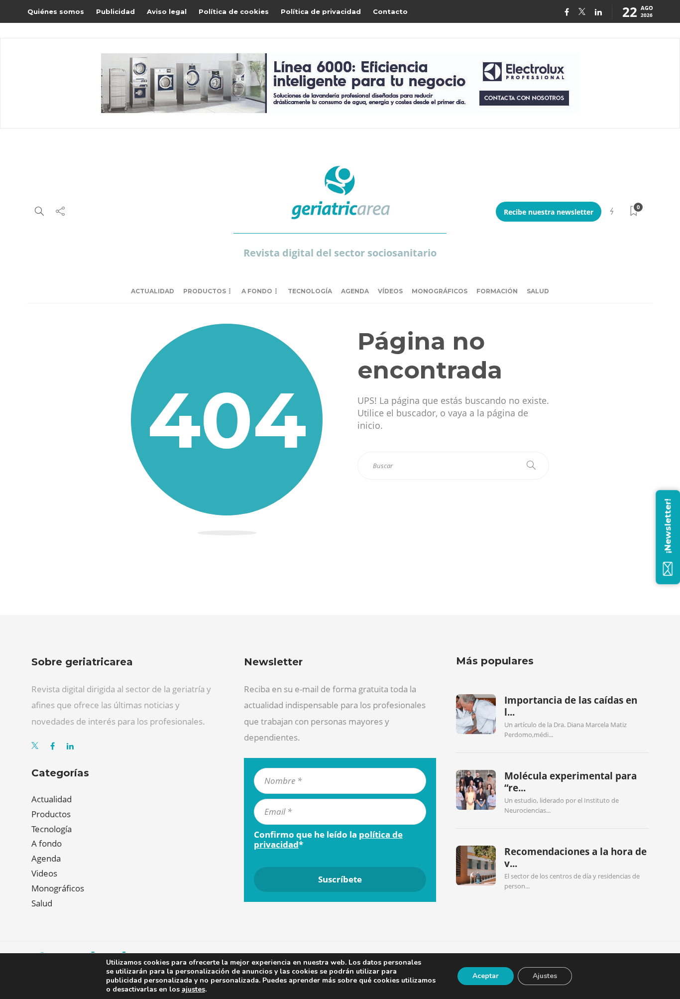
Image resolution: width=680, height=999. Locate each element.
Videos (44, 873)
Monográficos (439, 291)
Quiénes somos (55, 11)
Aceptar (485, 976)
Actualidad (152, 291)
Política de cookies (234, 11)
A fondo (256, 291)
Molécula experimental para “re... (570, 782)
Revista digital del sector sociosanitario (340, 252)
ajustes (193, 989)
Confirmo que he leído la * (328, 840)
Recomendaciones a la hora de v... (575, 858)
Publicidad (115, 11)
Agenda (355, 291)
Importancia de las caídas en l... (570, 706)
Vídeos (390, 291)
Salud (538, 291)
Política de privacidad (321, 11)
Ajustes (545, 976)
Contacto (390, 11)
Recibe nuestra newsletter (548, 212)
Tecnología (310, 291)
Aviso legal (167, 11)
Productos (204, 291)
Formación (497, 291)
